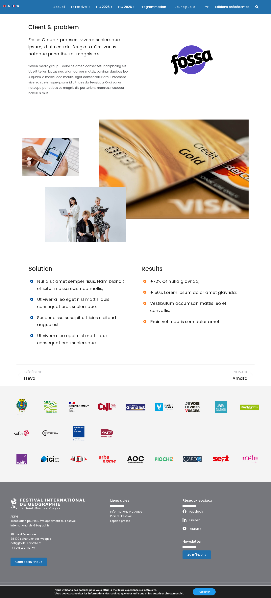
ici (181, 593)
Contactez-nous (28, 562)
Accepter (204, 592)
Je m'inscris (196, 554)
